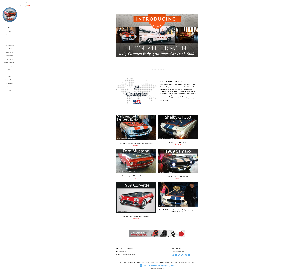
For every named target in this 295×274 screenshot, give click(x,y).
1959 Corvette (9, 55)
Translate (31, 6)
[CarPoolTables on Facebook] (176, 255)
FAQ (9, 76)
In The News (9, 83)
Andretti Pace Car (9, 45)
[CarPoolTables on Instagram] (186, 255)
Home (9, 42)
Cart (10, 28)
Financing (9, 86)
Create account (9, 35)
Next (194, 41)
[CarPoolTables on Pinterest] (179, 255)
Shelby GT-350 (9, 52)
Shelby (143, 262)
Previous (119, 41)
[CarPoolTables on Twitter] (173, 255)
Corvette (147, 262)
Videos (9, 69)
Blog (10, 90)
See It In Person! (9, 80)
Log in (9, 31)
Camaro (152, 262)
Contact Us (9, 73)
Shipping (9, 66)
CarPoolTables (161, 268)
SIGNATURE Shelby (9, 62)
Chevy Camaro (9, 59)
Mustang (138, 262)
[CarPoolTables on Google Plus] (182, 255)
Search (121, 262)
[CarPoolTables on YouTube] (189, 255)
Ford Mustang (9, 48)
